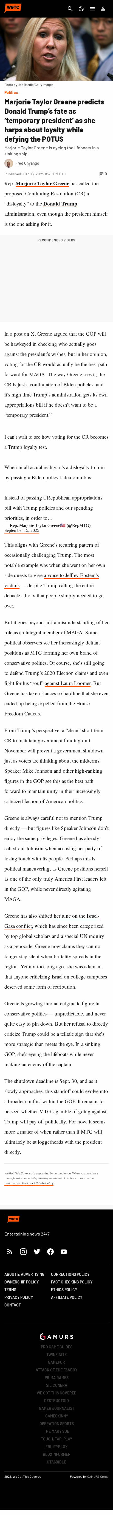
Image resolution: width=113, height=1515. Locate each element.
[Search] (70, 8)
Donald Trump (60, 203)
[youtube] (64, 1251)
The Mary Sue (56, 1431)
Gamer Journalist (56, 1408)
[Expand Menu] (92, 8)
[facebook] (50, 1251)
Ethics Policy (64, 1289)
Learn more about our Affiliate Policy (28, 1183)
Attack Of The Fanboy (56, 1370)
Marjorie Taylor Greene (42, 183)
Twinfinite (56, 1354)
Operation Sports (56, 1423)
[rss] (9, 1251)
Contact (12, 1305)
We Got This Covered (57, 1393)
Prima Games (57, 1377)
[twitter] (37, 1251)
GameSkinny (56, 1416)
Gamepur (56, 1362)
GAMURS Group (98, 1476)
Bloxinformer (56, 1454)
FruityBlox (57, 1446)
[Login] (103, 8)
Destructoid (56, 1400)
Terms (10, 1289)
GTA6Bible (56, 1462)
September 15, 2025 (21, 530)
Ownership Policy (21, 1282)
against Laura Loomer (68, 683)
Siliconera (56, 1385)
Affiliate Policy (66, 1297)
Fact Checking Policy (71, 1282)
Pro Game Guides (56, 1347)
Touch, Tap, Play (56, 1439)
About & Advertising (24, 1274)
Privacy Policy (18, 1297)
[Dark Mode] (81, 8)
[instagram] (23, 1251)
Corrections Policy (70, 1274)
